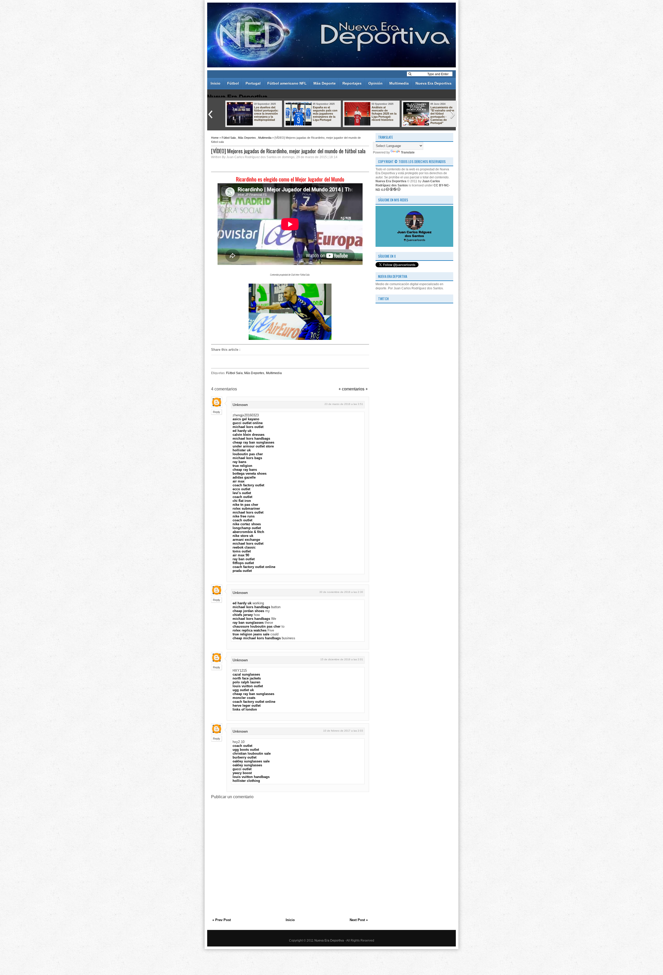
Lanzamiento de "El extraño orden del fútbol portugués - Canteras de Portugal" (442, 115)
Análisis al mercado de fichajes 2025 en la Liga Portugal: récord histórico (384, 113)
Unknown (240, 405)
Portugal (253, 83)
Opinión (375, 83)
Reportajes (352, 83)
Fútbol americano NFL (287, 83)
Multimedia (399, 83)
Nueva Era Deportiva (433, 83)
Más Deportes (247, 137)
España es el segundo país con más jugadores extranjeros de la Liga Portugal (325, 113)
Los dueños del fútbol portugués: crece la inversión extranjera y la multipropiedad (266, 113)
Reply (216, 411)
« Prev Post (221, 920)
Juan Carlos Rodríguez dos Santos (408, 183)
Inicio (215, 83)
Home (215, 137)
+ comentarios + (353, 389)
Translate (408, 152)
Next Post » (359, 920)
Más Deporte (324, 83)
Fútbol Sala (229, 137)
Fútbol (233, 83)
